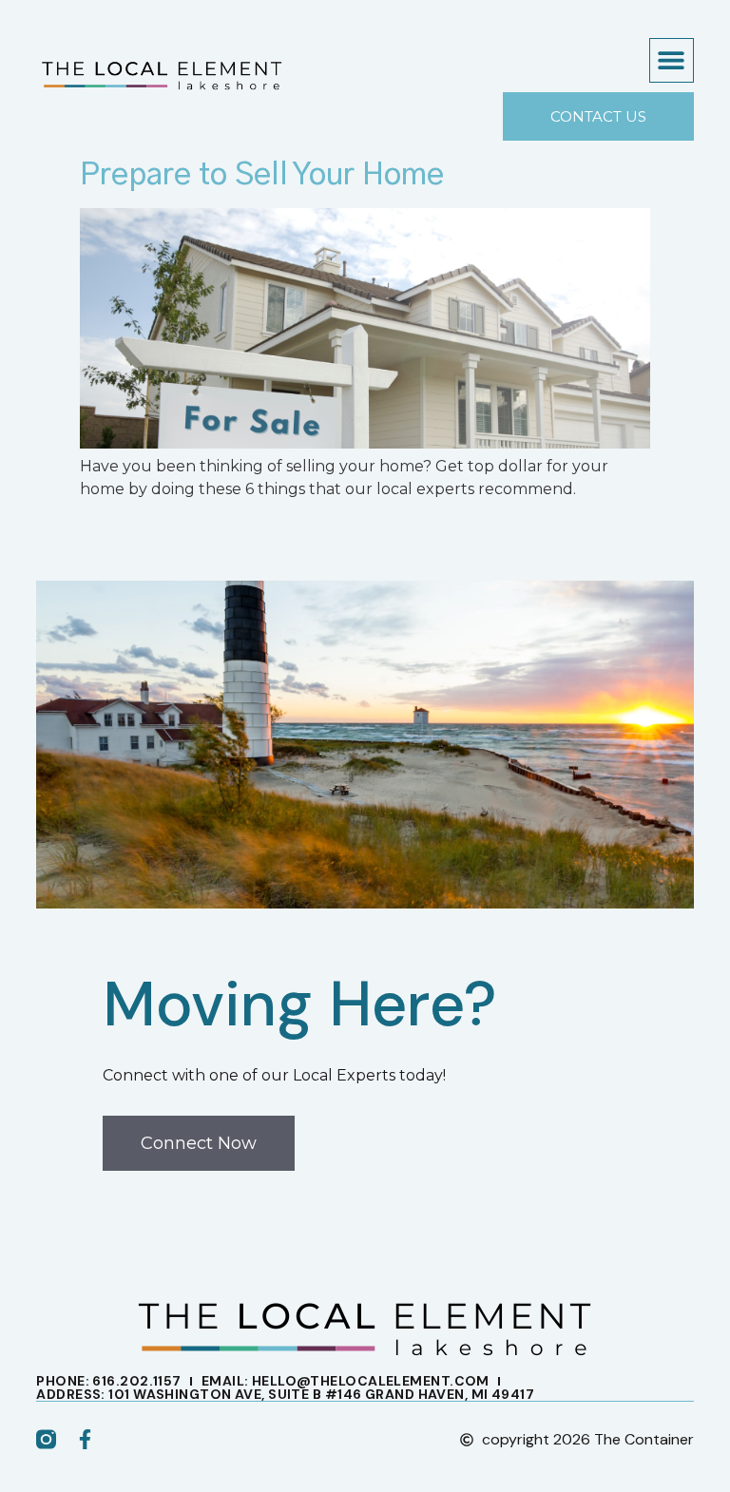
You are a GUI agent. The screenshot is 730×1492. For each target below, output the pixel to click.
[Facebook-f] (85, 1439)
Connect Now (199, 1143)
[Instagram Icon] (46, 1439)
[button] (671, 60)
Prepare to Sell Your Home (262, 175)
